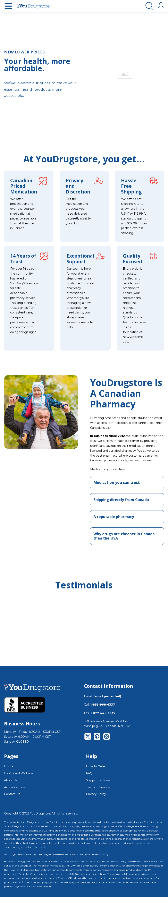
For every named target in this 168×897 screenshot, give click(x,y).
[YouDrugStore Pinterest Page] (97, 737)
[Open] (8, 6)
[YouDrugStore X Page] (87, 737)
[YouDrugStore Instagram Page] (106, 737)
